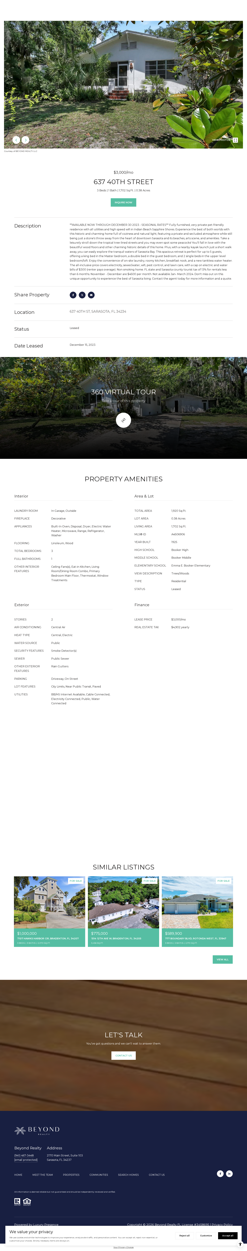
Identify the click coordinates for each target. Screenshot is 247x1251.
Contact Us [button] (123, 1055)
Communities (99, 1174)
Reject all (184, 1235)
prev (16, 140)
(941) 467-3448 (24, 1155)
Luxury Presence (45, 1225)
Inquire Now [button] (123, 202)
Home (18, 1174)
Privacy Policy (222, 1225)
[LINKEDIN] (229, 1173)
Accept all (227, 1235)
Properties (71, 1174)
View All (223, 959)
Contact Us (157, 1174)
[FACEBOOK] (220, 1173)
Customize (206, 1235)
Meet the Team (42, 1174)
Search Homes (128, 1174)
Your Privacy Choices (123, 1247)
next (25, 140)
